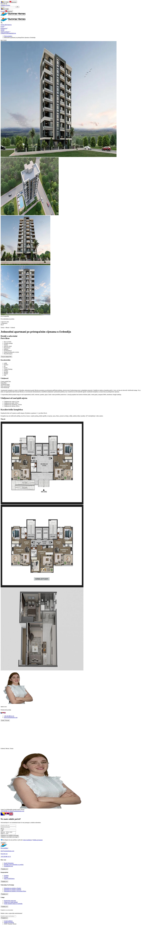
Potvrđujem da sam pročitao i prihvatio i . (22, 840)
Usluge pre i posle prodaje (11, 902)
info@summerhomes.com (10, 717)
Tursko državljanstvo (6, 24)
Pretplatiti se (4, 918)
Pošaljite (3, 843)
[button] (3, 26)
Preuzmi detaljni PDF (6, 356)
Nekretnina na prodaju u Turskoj (12, 888)
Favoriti (3, 11)
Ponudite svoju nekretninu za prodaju (13, 864)
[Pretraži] (17, 7)
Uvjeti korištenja (8, 921)
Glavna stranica (8, 36)
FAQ (5, 33)
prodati (2, 30)
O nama (6, 877)
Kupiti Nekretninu (8, 863)
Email (2, 720)
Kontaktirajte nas (11, 33)
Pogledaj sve (4, 869)
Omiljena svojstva (5, 5)
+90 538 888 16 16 (9, 716)
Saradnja (6, 875)
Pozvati (7, 720)
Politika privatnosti (37, 840)
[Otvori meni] (1, 17)
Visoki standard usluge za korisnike (13, 903)
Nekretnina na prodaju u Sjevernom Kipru (15, 891)
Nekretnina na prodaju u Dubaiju (12, 889)
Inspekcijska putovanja (10, 900)
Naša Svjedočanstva (9, 878)
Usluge (2, 33)
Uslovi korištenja (27, 840)
